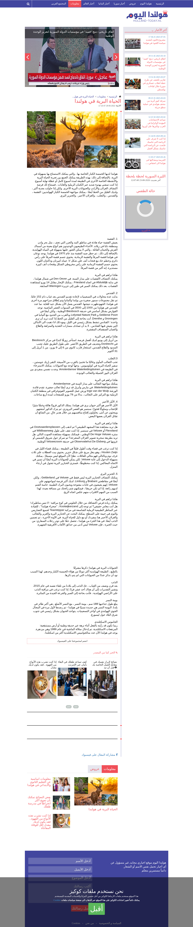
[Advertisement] (74, 217)
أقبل (96, 909)
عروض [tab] (94, 769)
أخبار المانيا (103, 3)
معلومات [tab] (110, 769)
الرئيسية (160, 3)
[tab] (145, 42)
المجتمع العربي (58, 3)
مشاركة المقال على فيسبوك (99, 754)
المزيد (144, 230)
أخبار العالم (88, 3)
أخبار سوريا (119, 3)
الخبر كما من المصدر (104, 652)
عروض (132, 3)
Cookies (57, 900)
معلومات (74, 3)
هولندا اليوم (146, 3)
